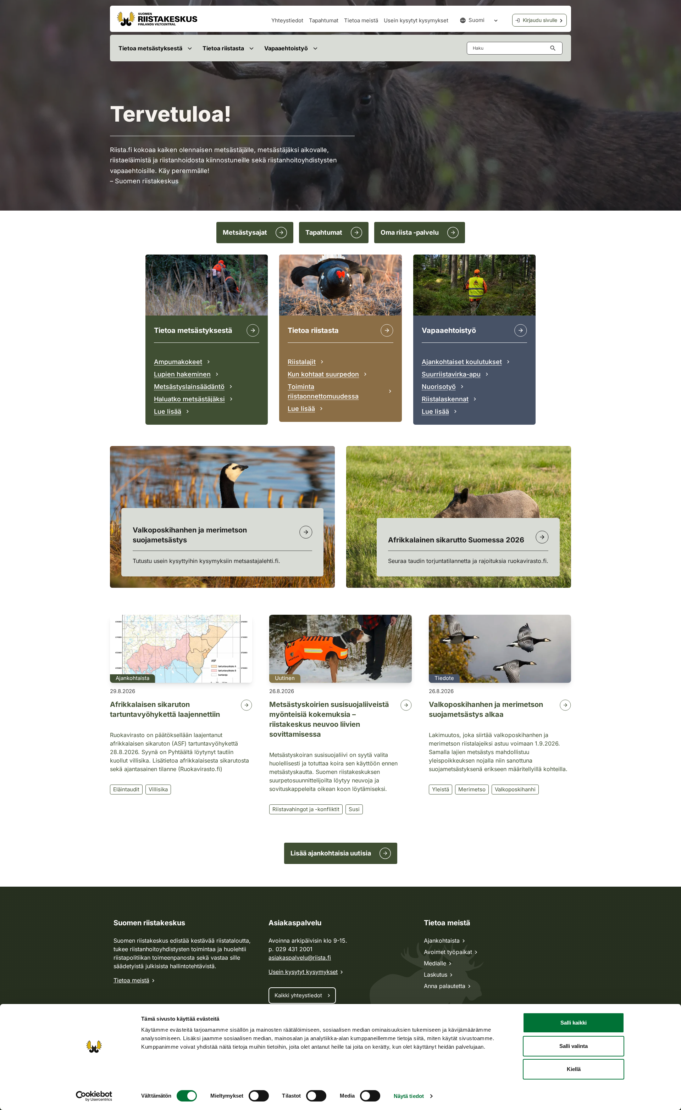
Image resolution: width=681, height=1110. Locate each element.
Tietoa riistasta (223, 48)
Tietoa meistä (361, 20)
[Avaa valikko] (189, 48)
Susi (354, 809)
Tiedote (444, 678)
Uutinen (285, 678)
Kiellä (574, 1069)
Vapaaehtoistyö (286, 48)
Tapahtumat (323, 20)
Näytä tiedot (409, 1096)
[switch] (259, 1095)
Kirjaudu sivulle (540, 20)
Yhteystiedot (287, 20)
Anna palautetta (444, 985)
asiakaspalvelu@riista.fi (299, 957)
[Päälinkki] (520, 330)
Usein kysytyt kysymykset (416, 20)
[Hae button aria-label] (554, 48)
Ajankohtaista (132, 678)
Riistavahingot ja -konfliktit (305, 809)
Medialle (435, 963)
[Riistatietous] (387, 330)
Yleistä (440, 789)
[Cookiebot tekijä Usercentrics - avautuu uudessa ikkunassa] (94, 1096)
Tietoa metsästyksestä (150, 48)
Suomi (477, 20)
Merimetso (472, 789)
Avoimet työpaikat (448, 951)
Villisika (158, 789)
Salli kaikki (573, 1023)
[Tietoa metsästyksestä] (253, 330)
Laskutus (435, 974)
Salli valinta (573, 1046)
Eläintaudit (126, 789)
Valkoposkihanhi (515, 789)
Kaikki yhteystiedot (298, 995)
